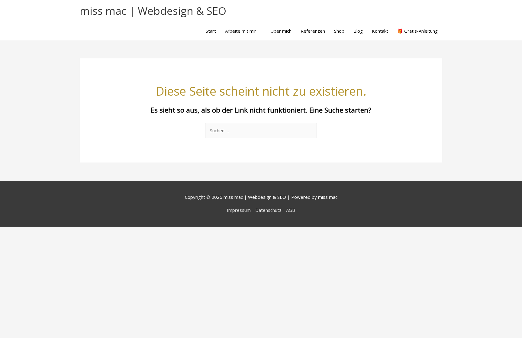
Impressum (239, 210)
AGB (290, 210)
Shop (339, 31)
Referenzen (313, 31)
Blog (358, 31)
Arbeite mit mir (240, 31)
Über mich (281, 31)
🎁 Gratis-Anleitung (417, 31)
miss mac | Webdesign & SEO (153, 11)
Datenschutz (268, 210)
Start (211, 31)
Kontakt (380, 31)
